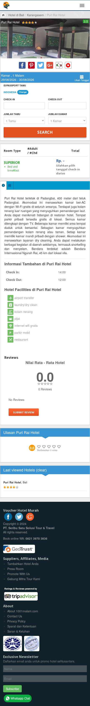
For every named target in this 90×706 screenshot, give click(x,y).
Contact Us (14, 616)
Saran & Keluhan (18, 631)
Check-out (55, 99)
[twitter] (19, 519)
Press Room (15, 569)
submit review (23, 412)
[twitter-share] (40, 65)
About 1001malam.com (22, 611)
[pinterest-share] (31, 65)
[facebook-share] (22, 65)
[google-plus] (30, 519)
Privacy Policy (16, 621)
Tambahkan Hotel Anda (23, 564)
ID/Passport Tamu (15, 85)
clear (41, 469)
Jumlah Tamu (12, 114)
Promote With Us (18, 574)
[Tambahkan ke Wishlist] (68, 65)
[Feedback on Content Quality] (59, 65)
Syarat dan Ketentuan (21, 626)
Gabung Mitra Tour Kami (23, 579)
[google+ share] (50, 65)
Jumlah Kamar (57, 114)
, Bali (15, 482)
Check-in (9, 99)
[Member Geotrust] (19, 547)
